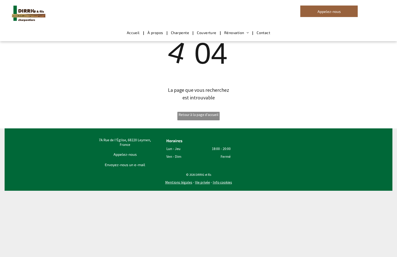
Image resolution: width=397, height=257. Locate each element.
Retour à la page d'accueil (198, 114)
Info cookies (222, 182)
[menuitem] (133, 32)
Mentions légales (178, 182)
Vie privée (202, 182)
